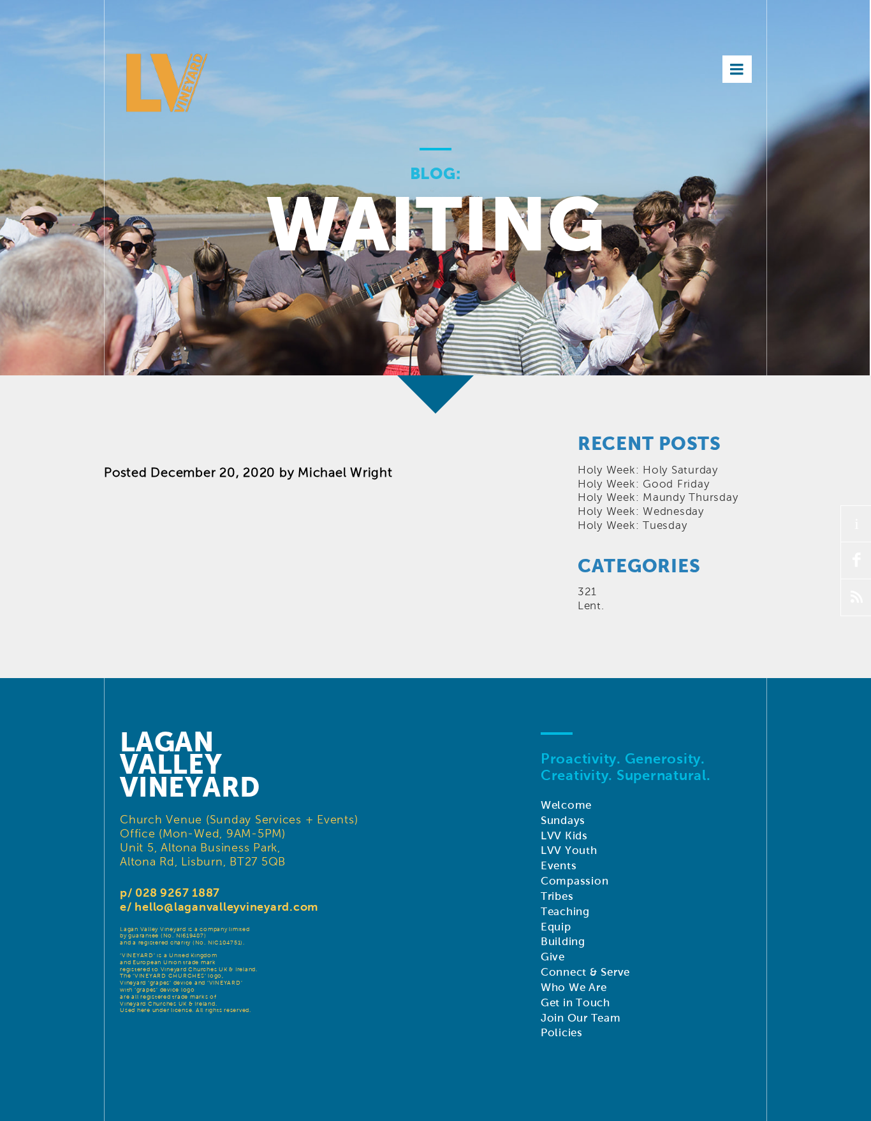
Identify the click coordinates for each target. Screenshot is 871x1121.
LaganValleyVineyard (190, 765)
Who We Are (574, 987)
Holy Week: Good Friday (644, 484)
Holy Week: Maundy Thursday (658, 497)
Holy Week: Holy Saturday (648, 470)
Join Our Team (581, 1018)
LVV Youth (569, 850)
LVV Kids (564, 836)
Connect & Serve (585, 972)
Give (553, 957)
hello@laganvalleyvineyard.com (226, 906)
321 (587, 592)
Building (563, 942)
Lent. (591, 606)
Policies (562, 1033)
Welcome (566, 805)
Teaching (565, 912)
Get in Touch (575, 1003)
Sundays (563, 820)
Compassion (575, 881)
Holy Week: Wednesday (641, 511)
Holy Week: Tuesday (632, 525)
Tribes (557, 896)
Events (559, 866)
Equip (556, 927)
